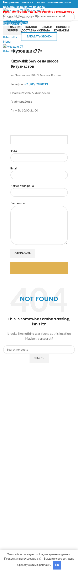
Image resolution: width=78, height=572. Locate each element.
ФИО (13, 150)
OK (57, 565)
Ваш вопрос (18, 203)
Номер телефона (22, 185)
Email (13, 168)
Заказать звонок (39, 36)
